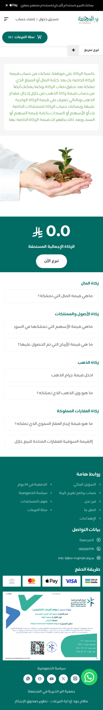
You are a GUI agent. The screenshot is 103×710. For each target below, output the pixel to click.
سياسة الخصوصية (33, 493)
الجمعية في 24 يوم (33, 485)
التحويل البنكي (85, 485)
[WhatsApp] (28, 679)
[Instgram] (75, 679)
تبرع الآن (51, 261)
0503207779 (86, 549)
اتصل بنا (90, 510)
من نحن (91, 502)
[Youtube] (52, 679)
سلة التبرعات (37, 510)
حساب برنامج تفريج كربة (78, 493)
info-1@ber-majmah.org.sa (76, 558)
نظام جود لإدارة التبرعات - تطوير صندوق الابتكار (51, 701)
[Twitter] (63, 679)
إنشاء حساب (25, 19)
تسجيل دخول (49, 19)
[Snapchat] (39, 679)
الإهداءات (88, 519)
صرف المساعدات (34, 502)
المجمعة (86, 540)
